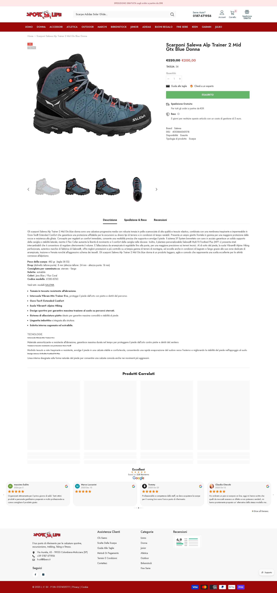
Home (30, 36)
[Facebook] (35, 574)
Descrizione (110, 220)
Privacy (75, 587)
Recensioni (160, 220)
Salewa (177, 128)
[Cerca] (124, 14)
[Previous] (28, 189)
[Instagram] (43, 574)
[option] (92, 108)
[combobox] (121, 14)
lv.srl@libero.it (43, 559)
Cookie (84, 587)
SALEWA (49, 285)
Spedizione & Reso (135, 220)
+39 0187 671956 (46, 555)
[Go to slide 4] (138, 507)
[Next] (156, 189)
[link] (53, 457)
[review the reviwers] (66, 486)
